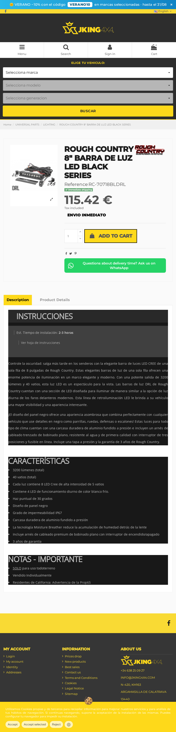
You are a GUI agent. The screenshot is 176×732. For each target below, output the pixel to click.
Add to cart (115, 236)
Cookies (71, 683)
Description (18, 300)
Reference (76, 184)
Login (10, 656)
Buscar (88, 111)
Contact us (73, 672)
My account (14, 661)
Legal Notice (74, 688)
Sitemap (71, 694)
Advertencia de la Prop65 (71, 582)
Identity (12, 667)
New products (75, 661)
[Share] (66, 253)
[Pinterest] (75, 253)
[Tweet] (70, 253)
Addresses (13, 672)
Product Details (55, 300)
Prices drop (73, 656)
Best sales (72, 667)
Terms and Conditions (81, 678)
